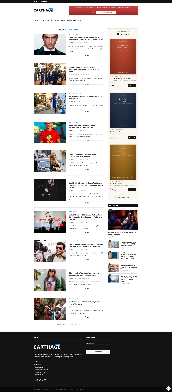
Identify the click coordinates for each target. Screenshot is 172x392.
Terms (71, 389)
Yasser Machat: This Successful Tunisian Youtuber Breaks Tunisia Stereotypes (86, 245)
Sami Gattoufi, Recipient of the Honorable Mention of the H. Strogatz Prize (84, 69)
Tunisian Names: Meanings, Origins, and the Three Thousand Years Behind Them (128, 255)
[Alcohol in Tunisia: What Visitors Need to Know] (123, 220)
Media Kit (38, 364)
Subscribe (98, 352)
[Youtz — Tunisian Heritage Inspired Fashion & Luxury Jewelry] (50, 161)
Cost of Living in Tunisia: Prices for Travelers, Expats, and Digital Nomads (128, 278)
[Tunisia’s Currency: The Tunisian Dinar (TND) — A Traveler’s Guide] (113, 244)
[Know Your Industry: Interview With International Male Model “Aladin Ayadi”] (50, 44)
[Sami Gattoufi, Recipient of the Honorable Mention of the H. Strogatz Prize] (50, 74)
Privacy (66, 389)
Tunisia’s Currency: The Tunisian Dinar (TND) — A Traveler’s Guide (129, 243)
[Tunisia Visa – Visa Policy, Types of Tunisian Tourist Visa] (113, 268)
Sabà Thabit (73, 42)
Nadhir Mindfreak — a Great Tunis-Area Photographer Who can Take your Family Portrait (86, 185)
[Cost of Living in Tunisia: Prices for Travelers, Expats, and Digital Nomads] (113, 279)
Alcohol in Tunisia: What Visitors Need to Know (122, 233)
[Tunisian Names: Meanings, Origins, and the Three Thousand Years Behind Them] (113, 255)
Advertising (39, 367)
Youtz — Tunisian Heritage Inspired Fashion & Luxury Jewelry (84, 155)
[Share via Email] (88, 55)
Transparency (40, 372)
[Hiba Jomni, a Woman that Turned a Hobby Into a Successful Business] (50, 280)
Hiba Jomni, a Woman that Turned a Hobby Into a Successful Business (84, 274)
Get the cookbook (106, 12)
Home (36, 20)
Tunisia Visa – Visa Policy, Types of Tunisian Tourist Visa (129, 267)
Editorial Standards (41, 370)
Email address (91, 343)
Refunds (77, 389)
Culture (49, 20)
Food (42, 20)
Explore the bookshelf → (123, 197)
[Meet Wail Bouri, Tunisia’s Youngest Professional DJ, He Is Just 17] (50, 132)
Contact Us (39, 375)
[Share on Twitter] (85, 55)
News (63, 20)
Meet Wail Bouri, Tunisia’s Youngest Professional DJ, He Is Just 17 (84, 126)
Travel (57, 20)
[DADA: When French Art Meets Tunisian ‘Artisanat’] (50, 103)
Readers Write (45, 1)
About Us (36, 1)
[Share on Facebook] (83, 55)
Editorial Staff (73, 130)
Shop (80, 20)
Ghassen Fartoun (74, 74)
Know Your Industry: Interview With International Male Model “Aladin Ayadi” (86, 38)
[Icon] (50, 251)
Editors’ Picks (71, 20)
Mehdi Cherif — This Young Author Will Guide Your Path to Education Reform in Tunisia (85, 217)
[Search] (137, 20)
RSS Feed (82, 389)
